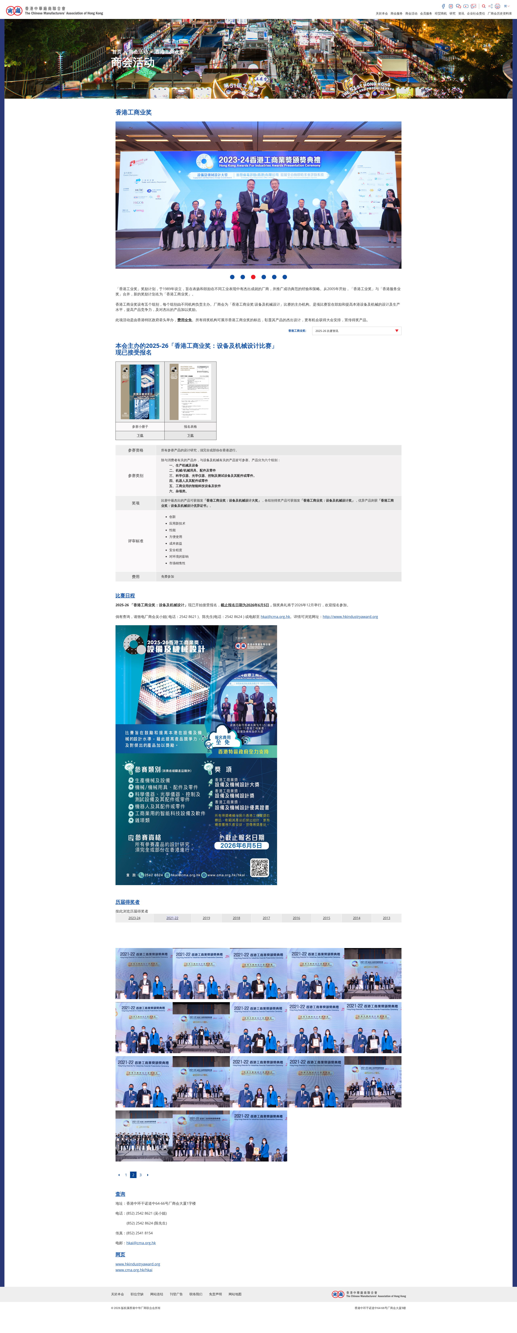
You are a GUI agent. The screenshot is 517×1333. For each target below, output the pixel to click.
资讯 (461, 13)
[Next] (148, 1175)
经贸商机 (441, 13)
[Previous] (119, 1175)
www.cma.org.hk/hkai (134, 1269)
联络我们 (195, 1294)
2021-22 (172, 918)
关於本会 (382, 13)
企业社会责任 (476, 13)
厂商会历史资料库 (500, 13)
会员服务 (426, 13)
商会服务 (397, 13)
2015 (326, 918)
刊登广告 (176, 1294)
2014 (356, 918)
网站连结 (156, 1294)
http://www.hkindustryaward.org (350, 616)
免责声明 (215, 1294)
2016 (296, 918)
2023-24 (134, 918)
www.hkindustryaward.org (138, 1264)
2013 (386, 918)
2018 (236, 918)
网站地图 (235, 1294)
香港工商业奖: (297, 330)
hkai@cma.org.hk (275, 616)
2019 (206, 918)
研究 (453, 13)
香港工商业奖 (169, 52)
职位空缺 (137, 1294)
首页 (117, 52)
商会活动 (411, 13)
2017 (266, 918)
